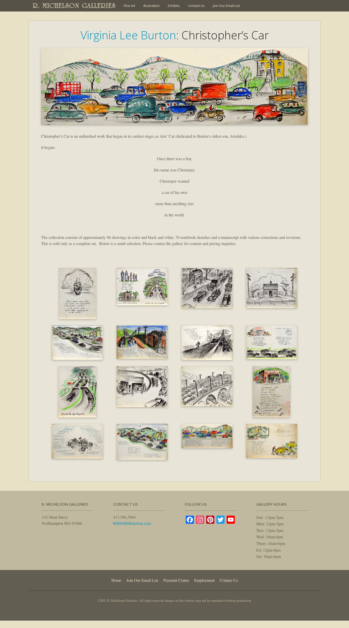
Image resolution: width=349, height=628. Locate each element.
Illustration (151, 5)
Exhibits (174, 5)
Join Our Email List (226, 5)
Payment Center (176, 580)
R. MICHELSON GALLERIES (74, 5)
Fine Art (129, 5)
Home (116, 580)
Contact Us (196, 5)
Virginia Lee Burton (128, 35)
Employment (204, 580)
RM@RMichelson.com (132, 523)
